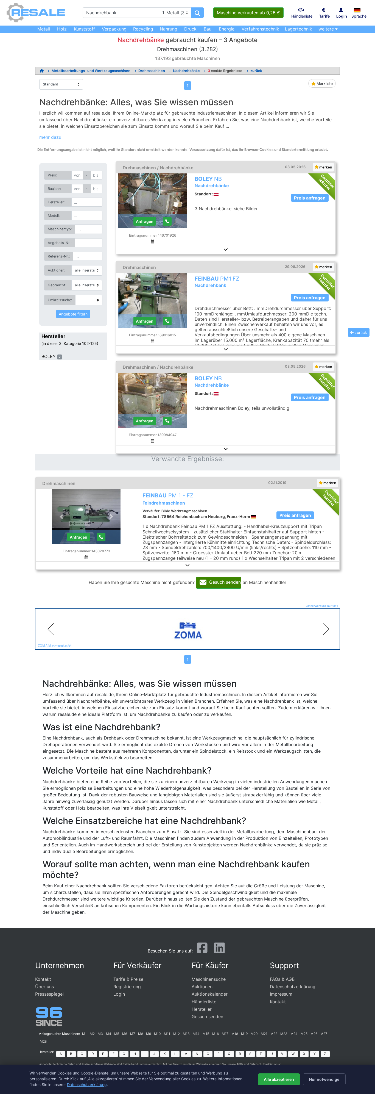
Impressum (281, 994)
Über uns (44, 986)
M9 (148, 1034)
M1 (84, 1034)
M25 (304, 1034)
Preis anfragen (310, 198)
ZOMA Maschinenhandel (54, 646)
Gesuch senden (207, 1016)
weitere (326, 29)
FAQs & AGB (282, 979)
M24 (294, 1034)
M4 (108, 1034)
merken (325, 167)
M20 (254, 1034)
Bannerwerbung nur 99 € (322, 605)
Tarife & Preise (128, 979)
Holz (62, 29)
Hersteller (202, 1009)
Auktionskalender (210, 994)
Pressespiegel (49, 994)
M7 (132, 1034)
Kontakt (43, 979)
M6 (124, 1034)
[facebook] (202, 950)
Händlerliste (204, 1001)
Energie (226, 29)
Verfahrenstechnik (260, 29)
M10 (157, 1034)
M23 (283, 1034)
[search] (197, 12)
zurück (256, 71)
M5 (116, 1034)
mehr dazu (50, 137)
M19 (244, 1034)
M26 (313, 1034)
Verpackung (114, 29)
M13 (186, 1034)
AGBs (240, 1064)
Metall (43, 29)
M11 (167, 1034)
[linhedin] (219, 950)
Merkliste (324, 83)
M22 (273, 1034)
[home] (42, 71)
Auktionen (202, 986)
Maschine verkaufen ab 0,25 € (248, 12)
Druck (190, 29)
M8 (140, 1034)
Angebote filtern (73, 314)
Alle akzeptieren (279, 1079)
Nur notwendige (324, 1079)
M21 (264, 1034)
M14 (196, 1034)
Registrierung (127, 986)
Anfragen (144, 221)
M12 (176, 1034)
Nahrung (168, 29)
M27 (323, 1034)
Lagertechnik (298, 29)
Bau (207, 29)
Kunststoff (84, 29)
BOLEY (48, 356)
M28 (43, 1041)
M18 (234, 1034)
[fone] (167, 221)
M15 (206, 1034)
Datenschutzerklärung (292, 986)
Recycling (143, 29)
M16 (215, 1034)
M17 (225, 1034)
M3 (100, 1034)
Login (119, 994)
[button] (358, 9)
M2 (92, 1034)
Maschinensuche (209, 979)
